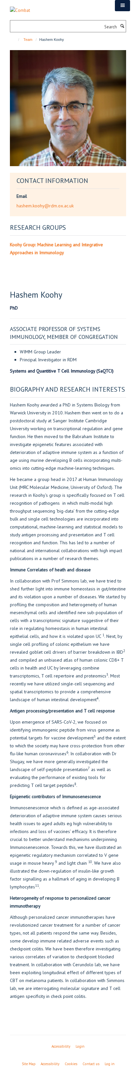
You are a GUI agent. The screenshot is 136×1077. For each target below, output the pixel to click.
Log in (110, 1064)
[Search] (122, 26)
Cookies (71, 1064)
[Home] (16, 39)
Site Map (28, 1064)
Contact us (91, 1064)
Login (80, 1046)
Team (27, 40)
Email (22, 196)
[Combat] (20, 7)
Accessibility (60, 1046)
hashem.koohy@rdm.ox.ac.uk (45, 206)
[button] (122, 5)
